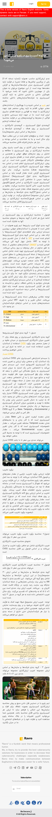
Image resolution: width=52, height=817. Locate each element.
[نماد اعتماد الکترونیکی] (11, 803)
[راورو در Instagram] (10, 767)
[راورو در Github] (18, 767)
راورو (44, 105)
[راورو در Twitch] (36, 767)
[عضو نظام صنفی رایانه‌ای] (39, 803)
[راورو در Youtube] (31, 767)
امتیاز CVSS (8, 354)
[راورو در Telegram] (14, 767)
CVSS (23, 343)
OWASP (33, 244)
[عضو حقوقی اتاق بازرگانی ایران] (28, 803)
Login (31, 3)
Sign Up (43, 4)
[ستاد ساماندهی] (34, 803)
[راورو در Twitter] (27, 767)
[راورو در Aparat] (40, 767)
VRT (30, 238)
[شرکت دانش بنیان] (22, 803)
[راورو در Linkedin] (23, 767)
